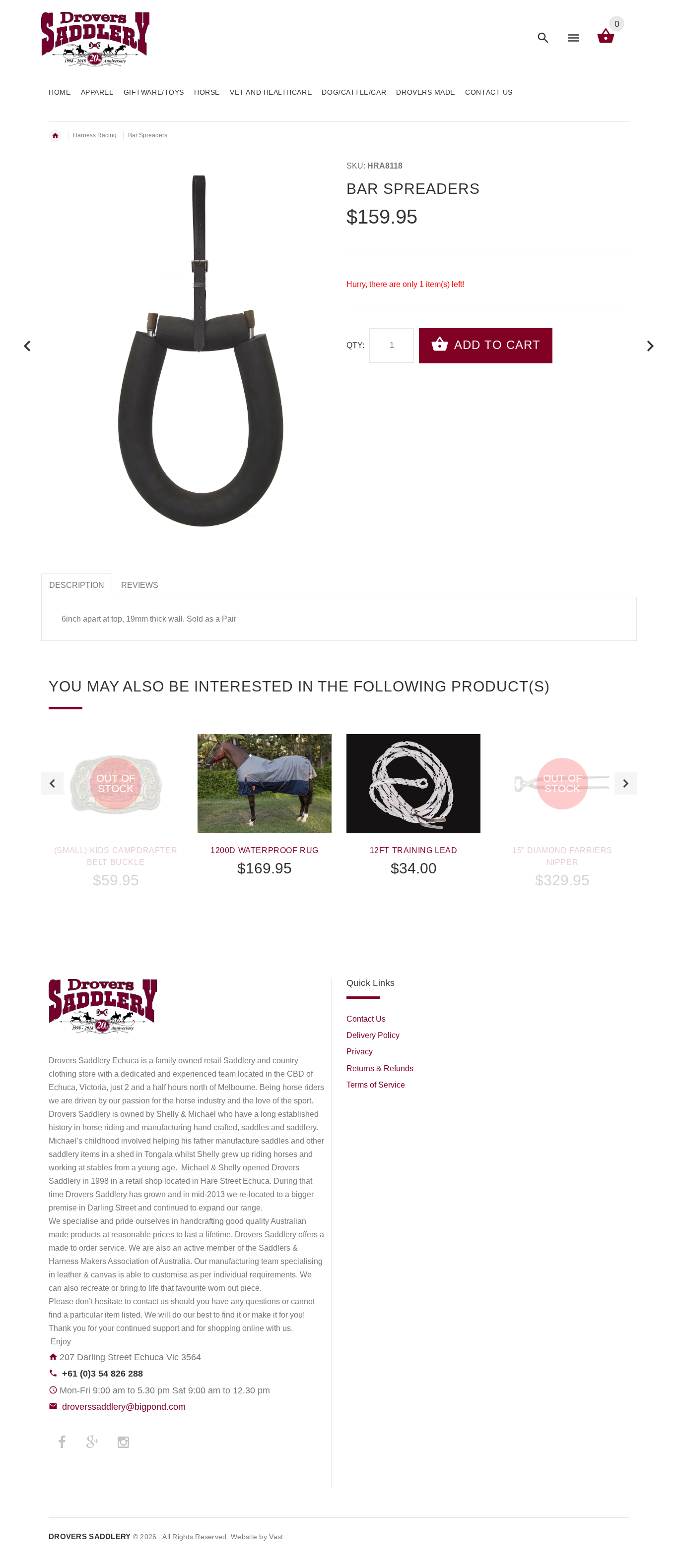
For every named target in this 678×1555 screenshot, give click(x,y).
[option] (115, 837)
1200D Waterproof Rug (264, 850)
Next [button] (625, 783)
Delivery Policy (373, 1035)
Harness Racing (95, 135)
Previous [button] (52, 783)
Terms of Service (375, 1085)
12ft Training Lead (414, 850)
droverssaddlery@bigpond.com (124, 1407)
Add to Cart (496, 344)
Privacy (359, 1051)
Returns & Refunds (379, 1068)
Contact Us (366, 1019)
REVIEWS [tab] (139, 585)
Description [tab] (76, 585)
